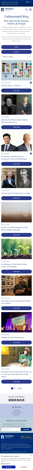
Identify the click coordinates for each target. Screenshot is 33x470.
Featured (16, 52)
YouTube (23, 400)
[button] (16, 463)
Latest (16, 47)
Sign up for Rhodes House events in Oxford (14, 426)
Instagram (12, 400)
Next (19, 388)
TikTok (17, 400)
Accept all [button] (9, 467)
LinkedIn (9, 400)
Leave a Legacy (17, 412)
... (17, 388)
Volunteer (16, 414)
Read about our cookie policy (10, 461)
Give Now (16, 410)
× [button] (31, 456)
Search (26, 9)
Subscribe (26, 429)
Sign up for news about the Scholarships (13, 424)
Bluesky (20, 400)
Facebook (15, 400)
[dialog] (16, 461)
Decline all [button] (24, 467)
